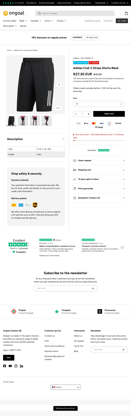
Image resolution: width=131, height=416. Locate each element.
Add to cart (109, 114)
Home (9, 50)
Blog (76, 351)
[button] (126, 13)
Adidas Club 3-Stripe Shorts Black (25, 50)
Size (75, 98)
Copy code (93, 37)
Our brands (79, 341)
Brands (23, 26)
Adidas (76, 58)
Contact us (50, 336)
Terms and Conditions (54, 346)
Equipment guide (92, 21)
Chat (9, 357)
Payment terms (51, 351)
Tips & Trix (108, 21)
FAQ (47, 341)
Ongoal (11, 382)
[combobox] (75, 13)
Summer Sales (9, 21)
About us (78, 336)
